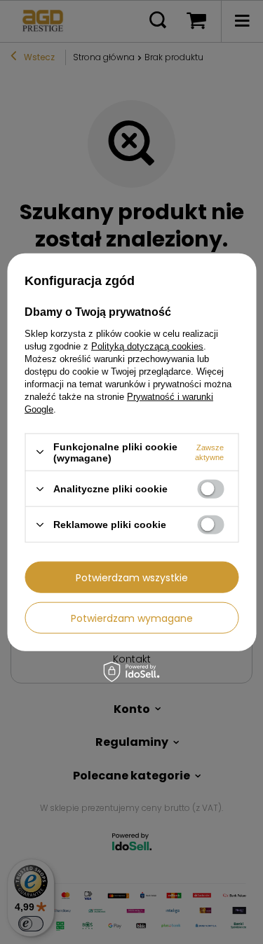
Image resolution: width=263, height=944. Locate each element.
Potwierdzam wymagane (132, 618)
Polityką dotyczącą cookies (147, 345)
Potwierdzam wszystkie (132, 577)
